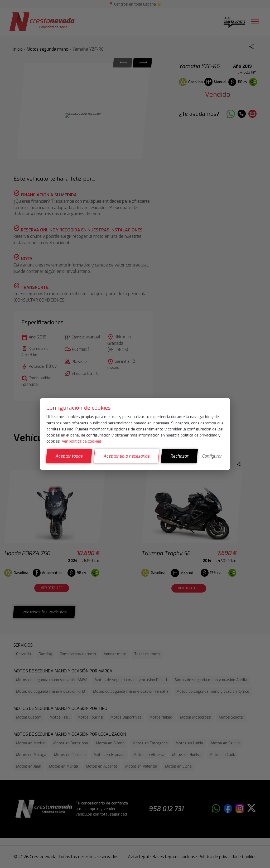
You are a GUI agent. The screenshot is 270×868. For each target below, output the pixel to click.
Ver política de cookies (81, 441)
